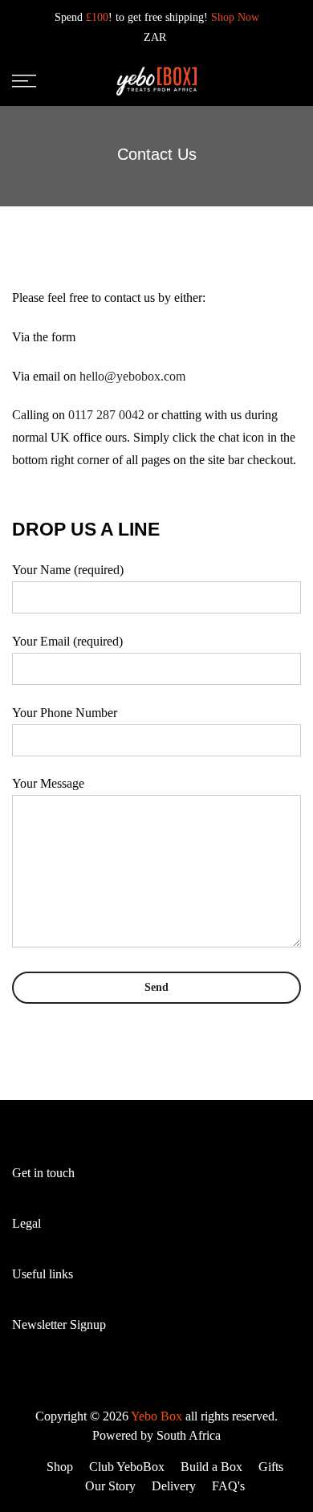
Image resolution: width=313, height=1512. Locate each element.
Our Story (110, 1486)
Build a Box (211, 1466)
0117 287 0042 (106, 415)
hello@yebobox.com (132, 376)
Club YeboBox (127, 1466)
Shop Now (235, 17)
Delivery (174, 1486)
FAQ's (228, 1486)
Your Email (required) (67, 641)
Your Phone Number (64, 712)
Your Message (48, 783)
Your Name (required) (68, 570)
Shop (60, 1466)
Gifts (270, 1466)
